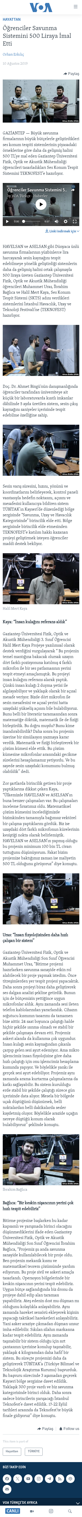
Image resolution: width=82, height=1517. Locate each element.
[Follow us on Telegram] (49, 1478)
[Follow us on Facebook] (7, 1478)
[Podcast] (70, 1478)
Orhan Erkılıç (13, 55)
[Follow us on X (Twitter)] (17, 1478)
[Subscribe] (7, 1489)
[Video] (32, 1511)
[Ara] (70, 1511)
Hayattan (12, 20)
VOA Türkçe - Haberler (30, 196)
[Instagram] (51, 1511)
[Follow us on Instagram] (38, 1478)
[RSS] (59, 1478)
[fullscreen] (74, 221)
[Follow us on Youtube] (28, 1478)
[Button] (71, 74)
